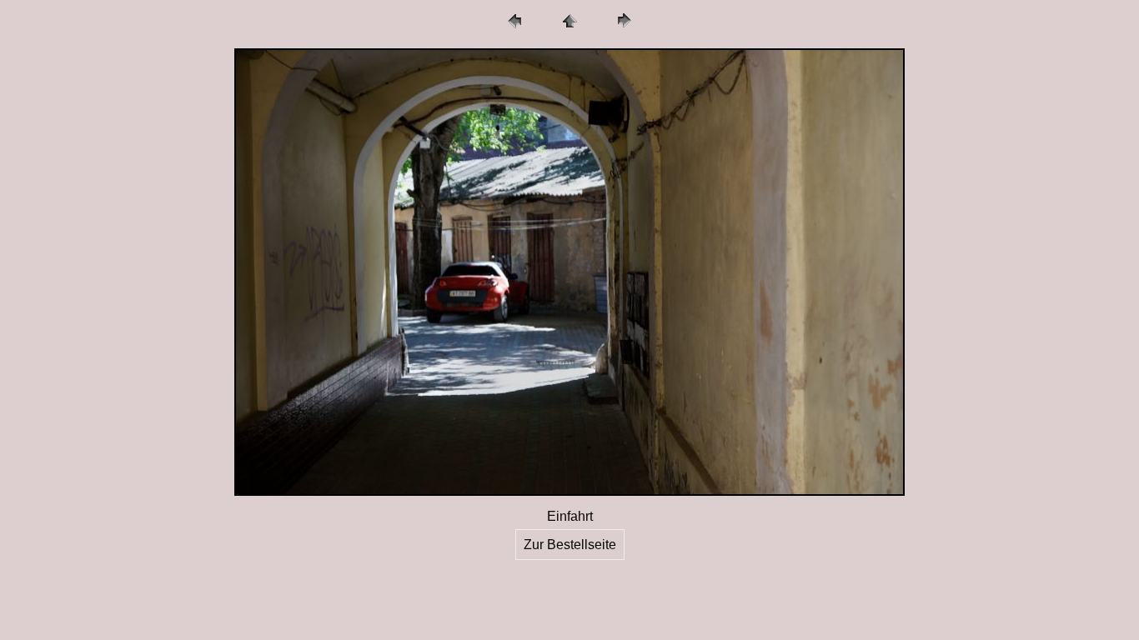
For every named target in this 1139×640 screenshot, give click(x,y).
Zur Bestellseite (570, 545)
